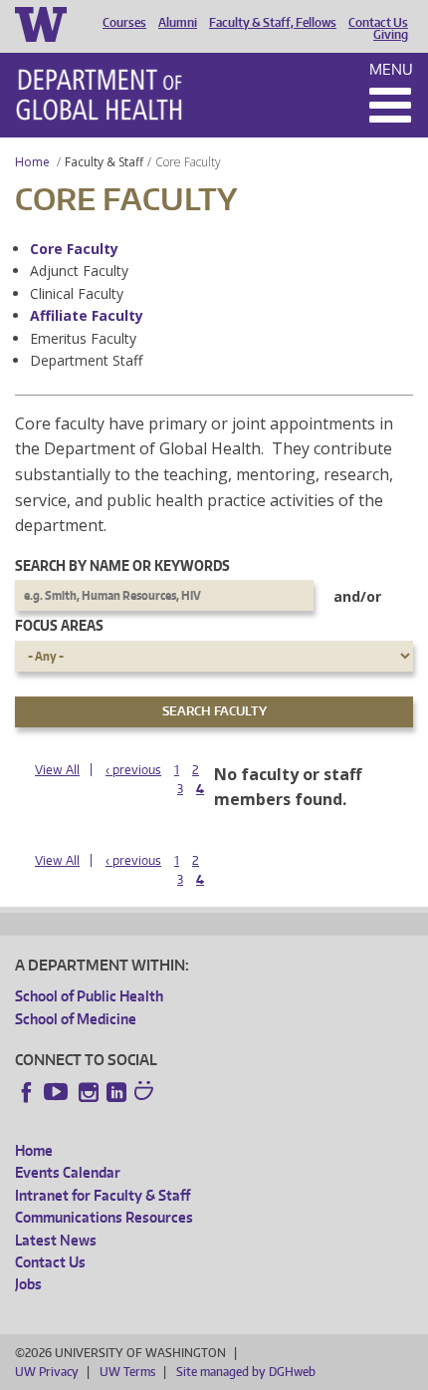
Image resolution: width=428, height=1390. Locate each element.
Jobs (28, 1283)
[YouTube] (58, 1092)
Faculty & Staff (104, 161)
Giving (390, 35)
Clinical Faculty (76, 293)
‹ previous (133, 769)
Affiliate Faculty (86, 315)
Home (32, 161)
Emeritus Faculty (83, 338)
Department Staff (86, 360)
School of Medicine (75, 1018)
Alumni (177, 23)
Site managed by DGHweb (246, 1371)
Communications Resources (104, 1217)
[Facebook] (27, 1092)
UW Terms (127, 1371)
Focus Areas (59, 625)
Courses (124, 23)
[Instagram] (89, 1092)
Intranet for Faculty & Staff (102, 1195)
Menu (391, 69)
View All (57, 769)
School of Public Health (89, 995)
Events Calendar (67, 1172)
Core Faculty (74, 248)
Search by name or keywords (122, 565)
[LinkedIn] (116, 1092)
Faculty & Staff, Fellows (272, 23)
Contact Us (378, 23)
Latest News (56, 1240)
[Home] (99, 95)
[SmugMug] (146, 1093)
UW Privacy (47, 1371)
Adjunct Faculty (79, 270)
